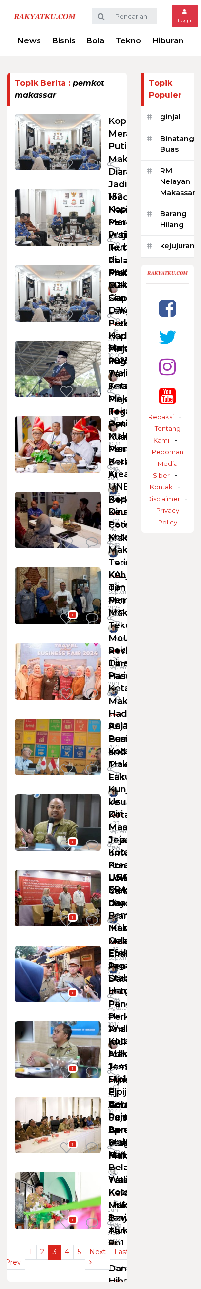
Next (97, 1252)
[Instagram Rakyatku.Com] (167, 366)
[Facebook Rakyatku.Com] (167, 308)
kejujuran (177, 245)
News (29, 40)
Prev (13, 1262)
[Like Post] (68, 165)
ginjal (170, 116)
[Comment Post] (92, 165)
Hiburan (167, 40)
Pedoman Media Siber (167, 463)
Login (185, 20)
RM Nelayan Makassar (177, 181)
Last (121, 1252)
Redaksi (161, 417)
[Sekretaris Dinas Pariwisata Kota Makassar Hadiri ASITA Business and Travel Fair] (58, 670)
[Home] (44, 15)
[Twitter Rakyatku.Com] (167, 337)
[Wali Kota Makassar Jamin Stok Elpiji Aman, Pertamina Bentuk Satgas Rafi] (58, 1048)
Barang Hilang (173, 219)
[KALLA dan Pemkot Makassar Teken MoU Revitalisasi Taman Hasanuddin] (58, 595)
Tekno (128, 40)
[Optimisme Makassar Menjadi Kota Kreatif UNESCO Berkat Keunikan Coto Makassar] (58, 443)
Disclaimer (163, 499)
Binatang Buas (177, 144)
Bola (95, 40)
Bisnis (64, 40)
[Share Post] (113, 165)
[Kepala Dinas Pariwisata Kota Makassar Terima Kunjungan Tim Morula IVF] (58, 519)
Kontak (161, 487)
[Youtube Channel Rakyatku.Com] (167, 396)
